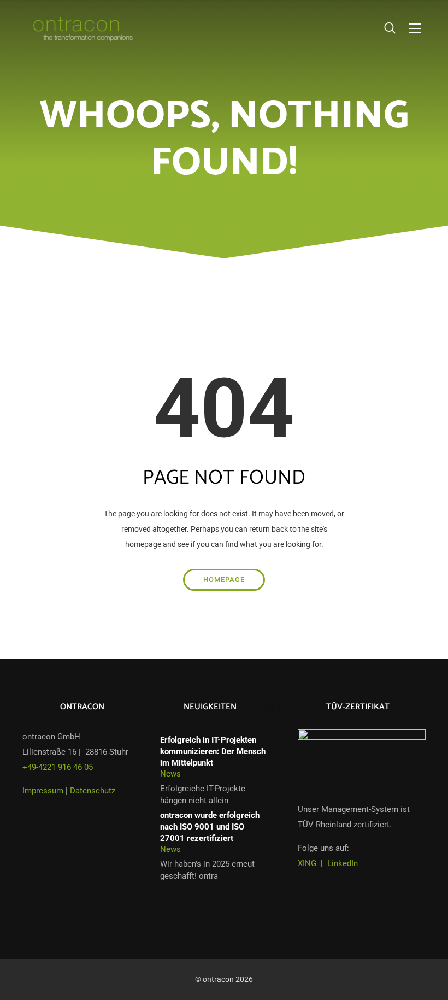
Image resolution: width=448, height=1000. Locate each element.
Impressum (42, 791)
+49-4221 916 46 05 (57, 767)
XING (307, 863)
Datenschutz (92, 791)
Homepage (224, 579)
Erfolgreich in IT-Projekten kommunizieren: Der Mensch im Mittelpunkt (213, 751)
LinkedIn (342, 863)
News (170, 774)
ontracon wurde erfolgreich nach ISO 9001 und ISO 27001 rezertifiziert (210, 826)
